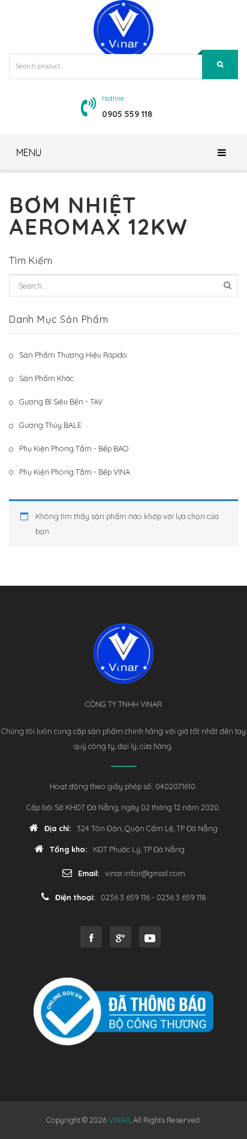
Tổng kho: (68, 849)
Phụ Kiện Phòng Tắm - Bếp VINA (74, 471)
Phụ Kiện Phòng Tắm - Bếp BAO (73, 448)
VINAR (119, 1120)
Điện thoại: (75, 897)
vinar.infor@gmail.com (145, 873)
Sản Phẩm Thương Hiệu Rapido (73, 354)
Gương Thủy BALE (50, 425)
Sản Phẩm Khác (46, 378)
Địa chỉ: (57, 828)
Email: (88, 873)
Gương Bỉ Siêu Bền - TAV (61, 401)
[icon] (91, 937)
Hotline (113, 98)
